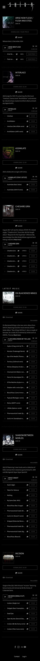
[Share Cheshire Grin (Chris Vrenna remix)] (18, 261)
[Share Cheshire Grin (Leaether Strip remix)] (18, 256)
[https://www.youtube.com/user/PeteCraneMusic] (25, 647)
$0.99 (33, 116)
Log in (24, 656)
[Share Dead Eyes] (27, 613)
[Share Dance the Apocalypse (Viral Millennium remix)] (27, 377)
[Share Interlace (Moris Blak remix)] (27, 126)
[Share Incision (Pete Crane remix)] (27, 629)
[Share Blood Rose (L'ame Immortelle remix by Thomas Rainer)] (27, 392)
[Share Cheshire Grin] (18, 250)
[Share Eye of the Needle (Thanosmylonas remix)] (27, 356)
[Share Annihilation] (27, 121)
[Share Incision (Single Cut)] (27, 603)
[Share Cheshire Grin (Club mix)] (18, 271)
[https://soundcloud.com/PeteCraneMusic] (22, 647)
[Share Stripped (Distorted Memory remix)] (27, 521)
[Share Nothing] (27, 495)
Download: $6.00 (20, 449)
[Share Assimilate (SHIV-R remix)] (27, 189)
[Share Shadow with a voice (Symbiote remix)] (27, 387)
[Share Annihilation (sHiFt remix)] (27, 131)
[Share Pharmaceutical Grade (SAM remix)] (27, 510)
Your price (31, 54)
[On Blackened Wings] (8, 297)
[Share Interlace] (27, 116)
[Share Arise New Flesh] (16, 54)
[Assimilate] (8, 152)
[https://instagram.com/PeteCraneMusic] (18, 647)
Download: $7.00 (20, 307)
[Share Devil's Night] (27, 485)
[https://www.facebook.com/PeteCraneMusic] (15, 647)
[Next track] (36, 46)
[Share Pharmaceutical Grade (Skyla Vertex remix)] (27, 526)
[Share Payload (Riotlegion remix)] (27, 398)
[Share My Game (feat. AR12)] (27, 500)
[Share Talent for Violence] (27, 490)
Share (20, 37)
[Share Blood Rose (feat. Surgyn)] (27, 505)
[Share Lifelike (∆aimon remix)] (27, 408)
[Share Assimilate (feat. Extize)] (27, 184)
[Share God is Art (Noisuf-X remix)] (27, 516)
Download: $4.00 (20, 568)
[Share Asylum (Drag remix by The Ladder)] (27, 346)
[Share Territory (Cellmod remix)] (27, 361)
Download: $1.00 (20, 162)
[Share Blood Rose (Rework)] (27, 536)
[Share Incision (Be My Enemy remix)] (27, 624)
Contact (17, 656)
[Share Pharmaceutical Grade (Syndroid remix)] (27, 413)
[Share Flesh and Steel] (16, 59)
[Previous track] (33, 46)
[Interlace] (8, 77)
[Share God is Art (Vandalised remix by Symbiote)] (27, 418)
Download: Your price (20, 32)
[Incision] (8, 558)
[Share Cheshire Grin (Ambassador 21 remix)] (18, 266)
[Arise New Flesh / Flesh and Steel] (8, 22)
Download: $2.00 (20, 87)
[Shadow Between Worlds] (8, 439)
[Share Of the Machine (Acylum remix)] (27, 382)
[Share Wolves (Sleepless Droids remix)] (27, 366)
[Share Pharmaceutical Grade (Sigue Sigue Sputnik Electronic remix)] (27, 531)
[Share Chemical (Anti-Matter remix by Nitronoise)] (27, 372)
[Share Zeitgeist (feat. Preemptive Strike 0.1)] (27, 608)
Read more (17, 240)
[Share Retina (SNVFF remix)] (27, 403)
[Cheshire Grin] (8, 211)
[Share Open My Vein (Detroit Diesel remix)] (27, 618)
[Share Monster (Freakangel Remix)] (27, 351)
